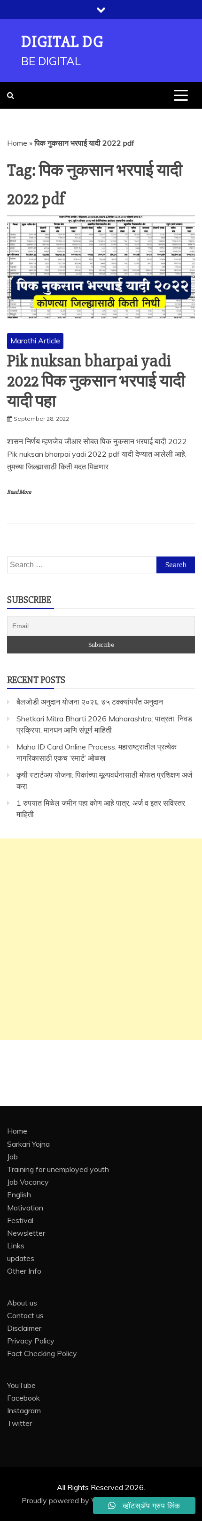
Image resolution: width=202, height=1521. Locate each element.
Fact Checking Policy (42, 1353)
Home (17, 143)
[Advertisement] (101, 939)
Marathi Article (35, 340)
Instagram (24, 1410)
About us (22, 1302)
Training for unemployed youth (58, 1169)
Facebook (23, 1397)
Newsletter (26, 1233)
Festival (20, 1220)
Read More (19, 492)
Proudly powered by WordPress (76, 1500)
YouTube (21, 1385)
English (19, 1194)
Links (15, 1245)
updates (20, 1258)
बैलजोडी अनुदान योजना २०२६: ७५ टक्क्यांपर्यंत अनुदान (89, 701)
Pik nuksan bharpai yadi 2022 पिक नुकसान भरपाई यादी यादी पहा (96, 381)
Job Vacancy (28, 1182)
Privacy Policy (30, 1340)
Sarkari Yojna (28, 1144)
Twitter (19, 1423)
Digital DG (62, 42)
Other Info (24, 1271)
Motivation (25, 1207)
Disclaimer (24, 1328)
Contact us (25, 1315)
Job (12, 1156)
